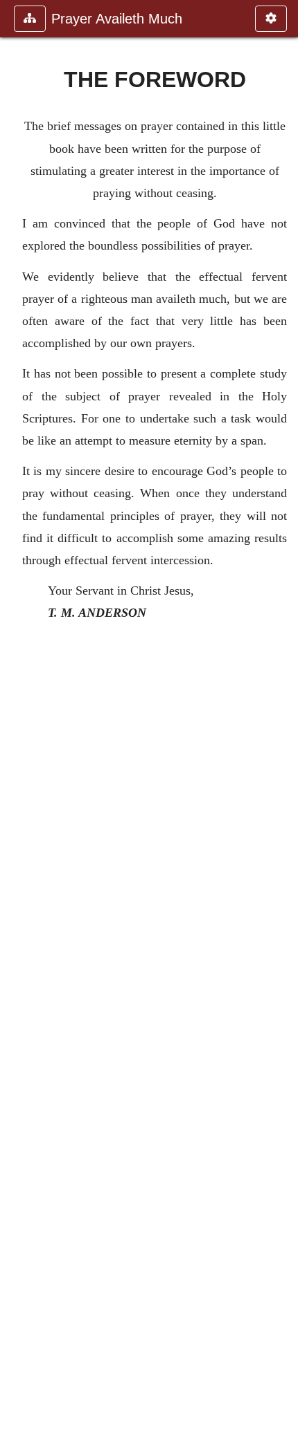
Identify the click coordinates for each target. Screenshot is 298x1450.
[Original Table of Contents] (16, 725)
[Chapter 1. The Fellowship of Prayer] (282, 725)
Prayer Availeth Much (116, 18)
